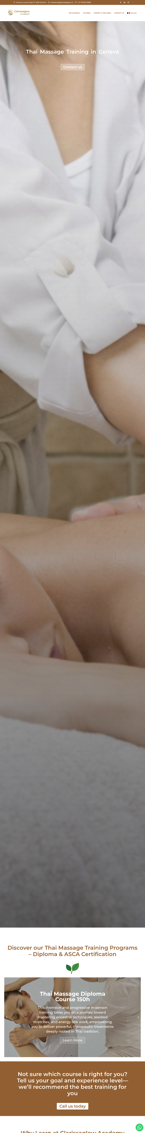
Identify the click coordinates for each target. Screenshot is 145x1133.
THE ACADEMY (74, 13)
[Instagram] (129, 2)
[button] (6, 1017)
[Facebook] (121, 2)
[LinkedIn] (125, 2)
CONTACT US (119, 13)
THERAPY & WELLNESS (102, 13)
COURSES (86, 13)
